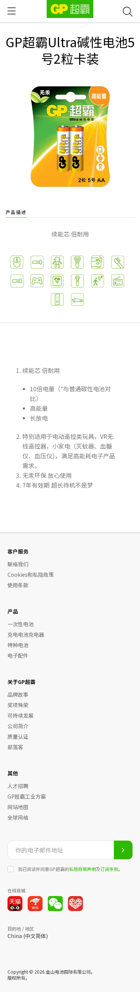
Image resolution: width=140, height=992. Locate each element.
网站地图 (17, 807)
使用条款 (17, 585)
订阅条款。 (111, 869)
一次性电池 (20, 624)
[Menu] (11, 11)
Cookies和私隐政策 (30, 574)
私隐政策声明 (82, 869)
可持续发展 (20, 715)
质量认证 (17, 736)
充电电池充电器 (25, 634)
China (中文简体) (27, 936)
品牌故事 (17, 694)
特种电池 (17, 645)
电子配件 (17, 655)
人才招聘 (17, 786)
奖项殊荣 (17, 705)
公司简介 (17, 726)
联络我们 (17, 564)
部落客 (15, 747)
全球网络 (17, 817)
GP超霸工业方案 (26, 796)
